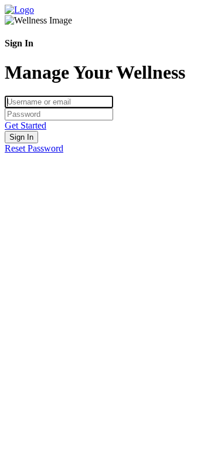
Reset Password (34, 148)
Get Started (25, 125)
